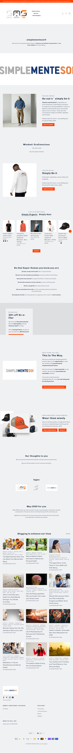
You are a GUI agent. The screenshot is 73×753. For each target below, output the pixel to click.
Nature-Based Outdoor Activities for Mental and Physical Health (34, 558)
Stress (34, 590)
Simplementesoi (8, 554)
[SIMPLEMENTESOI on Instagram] (10, 697)
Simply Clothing (36, 11)
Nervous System (54, 554)
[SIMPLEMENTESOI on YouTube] (13, 697)
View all (36, 250)
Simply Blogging (37, 15)
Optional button (48, 189)
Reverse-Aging (19, 624)
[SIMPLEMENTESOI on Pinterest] (7, 697)
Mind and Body (54, 659)
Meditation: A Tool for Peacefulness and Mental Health (12, 665)
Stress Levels (42, 590)
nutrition (11, 553)
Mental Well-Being (9, 591)
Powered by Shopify (7, 700)
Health (28, 552)
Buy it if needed (48, 124)
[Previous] (2, 231)
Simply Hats (45, 214)
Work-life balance (55, 592)
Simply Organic (30, 214)
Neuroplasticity (55, 556)
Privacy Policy (41, 708)
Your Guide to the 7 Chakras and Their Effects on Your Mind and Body (59, 664)
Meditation (14, 657)
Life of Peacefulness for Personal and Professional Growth (35, 634)
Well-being (65, 591)
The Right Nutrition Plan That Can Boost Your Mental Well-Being (13, 559)
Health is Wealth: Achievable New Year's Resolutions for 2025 (59, 632)
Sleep (51, 626)
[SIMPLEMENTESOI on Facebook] (4, 697)
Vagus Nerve (59, 559)
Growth (29, 625)
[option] (8, 232)
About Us (36, 13)
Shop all (62, 430)
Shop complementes (50, 430)
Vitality (56, 626)
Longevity (18, 623)
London (11, 623)
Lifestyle (36, 625)
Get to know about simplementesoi (54, 387)
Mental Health (8, 551)
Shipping (40, 716)
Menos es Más (38, 628)
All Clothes (5, 708)
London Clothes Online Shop (36, 626)
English (30, 733)
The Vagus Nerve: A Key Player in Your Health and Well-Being (58, 565)
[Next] (70, 231)
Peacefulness (30, 629)
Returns (39, 713)
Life (4, 656)
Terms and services (42, 711)
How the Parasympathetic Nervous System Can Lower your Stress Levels (36, 596)
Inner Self (58, 658)
